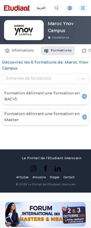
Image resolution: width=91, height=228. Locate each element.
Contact (69, 177)
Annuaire (39, 177)
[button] (45, 214)
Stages (54, 177)
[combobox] (6, 78)
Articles (22, 177)
